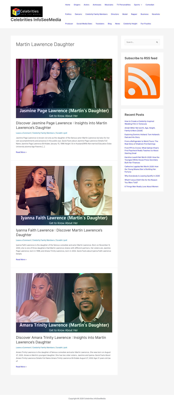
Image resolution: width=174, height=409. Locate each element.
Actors (86, 5)
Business (144, 14)
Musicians (109, 5)
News (117, 24)
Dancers (78, 14)
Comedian (150, 5)
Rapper (134, 14)
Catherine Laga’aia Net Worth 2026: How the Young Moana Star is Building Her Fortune (141, 169)
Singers (77, 5)
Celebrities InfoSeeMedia (36, 19)
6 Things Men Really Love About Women (141, 186)
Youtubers (100, 24)
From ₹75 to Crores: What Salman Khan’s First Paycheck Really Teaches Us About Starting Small (142, 150)
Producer (69, 24)
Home (67, 5)
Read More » (21, 152)
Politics (68, 14)
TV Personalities (124, 5)
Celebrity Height (130, 24)
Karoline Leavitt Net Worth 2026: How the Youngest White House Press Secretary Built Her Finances (142, 160)
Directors (115, 14)
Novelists (156, 14)
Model (125, 14)
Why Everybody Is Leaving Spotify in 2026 (142, 176)
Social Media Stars (84, 24)
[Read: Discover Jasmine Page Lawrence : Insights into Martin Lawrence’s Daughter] (64, 88)
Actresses (97, 5)
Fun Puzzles (146, 24)
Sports (137, 5)
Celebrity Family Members (96, 14)
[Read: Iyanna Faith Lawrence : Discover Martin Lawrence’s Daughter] (64, 195)
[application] (141, 4)
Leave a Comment (23, 133)
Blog (110, 24)
